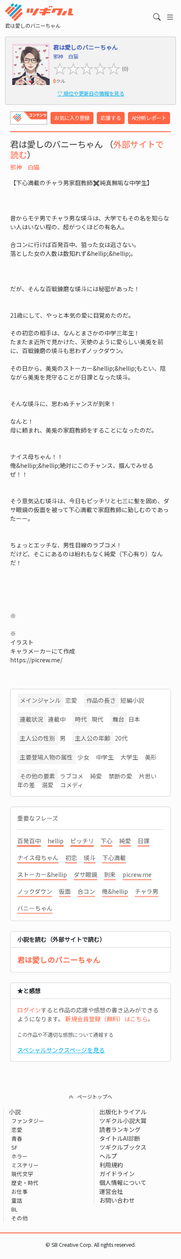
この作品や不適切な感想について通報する (65, 1035)
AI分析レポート (149, 118)
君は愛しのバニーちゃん (59, 959)
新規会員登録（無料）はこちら (106, 1019)
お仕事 (19, 1191)
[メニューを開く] (170, 16)
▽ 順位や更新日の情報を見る (90, 93)
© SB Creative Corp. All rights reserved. (90, 1244)
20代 (121, 738)
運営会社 (111, 1191)
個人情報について (122, 1182)
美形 (151, 757)
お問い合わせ (117, 1200)
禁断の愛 (120, 776)
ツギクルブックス (122, 1147)
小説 (15, 1112)
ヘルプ (108, 1156)
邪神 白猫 (25, 167)
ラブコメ (71, 776)
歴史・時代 (25, 1183)
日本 (134, 719)
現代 (97, 719)
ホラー (19, 1156)
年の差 (26, 785)
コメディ (71, 785)
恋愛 (71, 700)
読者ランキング (120, 1129)
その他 (19, 1218)
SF (14, 1147)
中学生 (105, 757)
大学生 (129, 757)
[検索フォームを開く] (157, 16)
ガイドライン (117, 1173)
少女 (83, 757)
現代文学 (22, 1174)
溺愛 (47, 785)
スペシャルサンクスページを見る (61, 1050)
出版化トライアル (122, 1112)
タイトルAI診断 (119, 1138)
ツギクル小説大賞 (122, 1120)
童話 (16, 1200)
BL (14, 1209)
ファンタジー (27, 1121)
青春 (16, 1138)
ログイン (29, 1010)
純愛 (96, 776)
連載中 (57, 719)
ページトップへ (94, 1096)
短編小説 (132, 700)
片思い (148, 776)
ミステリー (25, 1165)
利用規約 (111, 1165)
